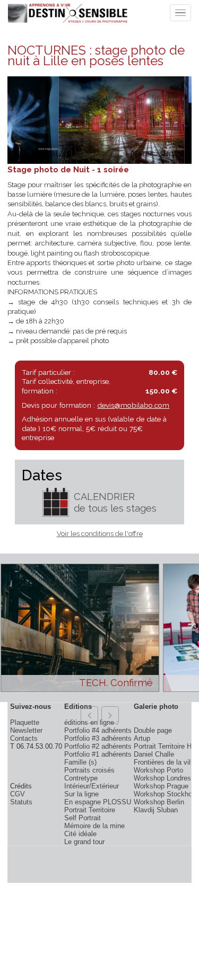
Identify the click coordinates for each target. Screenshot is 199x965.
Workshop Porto (158, 770)
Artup (142, 738)
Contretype (81, 778)
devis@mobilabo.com (133, 405)
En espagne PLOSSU (97, 802)
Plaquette (24, 722)
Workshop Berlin (159, 802)
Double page (153, 730)
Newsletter (26, 730)
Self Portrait (82, 818)
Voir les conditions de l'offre (100, 534)
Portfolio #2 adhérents (98, 746)
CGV (17, 794)
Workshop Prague (161, 786)
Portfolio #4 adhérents (98, 730)
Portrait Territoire (89, 810)
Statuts (21, 802)
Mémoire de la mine (94, 826)
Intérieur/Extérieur (91, 786)
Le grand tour (84, 842)
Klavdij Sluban (156, 810)
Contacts (24, 738)
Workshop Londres (162, 778)
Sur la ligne (81, 794)
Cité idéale (80, 834)
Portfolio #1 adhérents (98, 754)
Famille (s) (80, 762)
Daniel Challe (154, 754)
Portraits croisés (89, 770)
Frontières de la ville (165, 762)
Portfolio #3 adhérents (98, 738)
